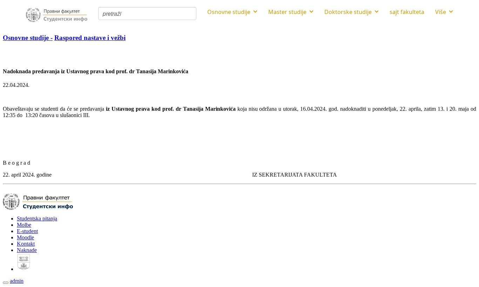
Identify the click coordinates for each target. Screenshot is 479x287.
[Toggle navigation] (5, 283)
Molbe (24, 225)
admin (16, 281)
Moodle (25, 237)
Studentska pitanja (37, 218)
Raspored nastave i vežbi (90, 37)
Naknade (27, 250)
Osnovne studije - (28, 37)
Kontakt (26, 244)
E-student (27, 231)
